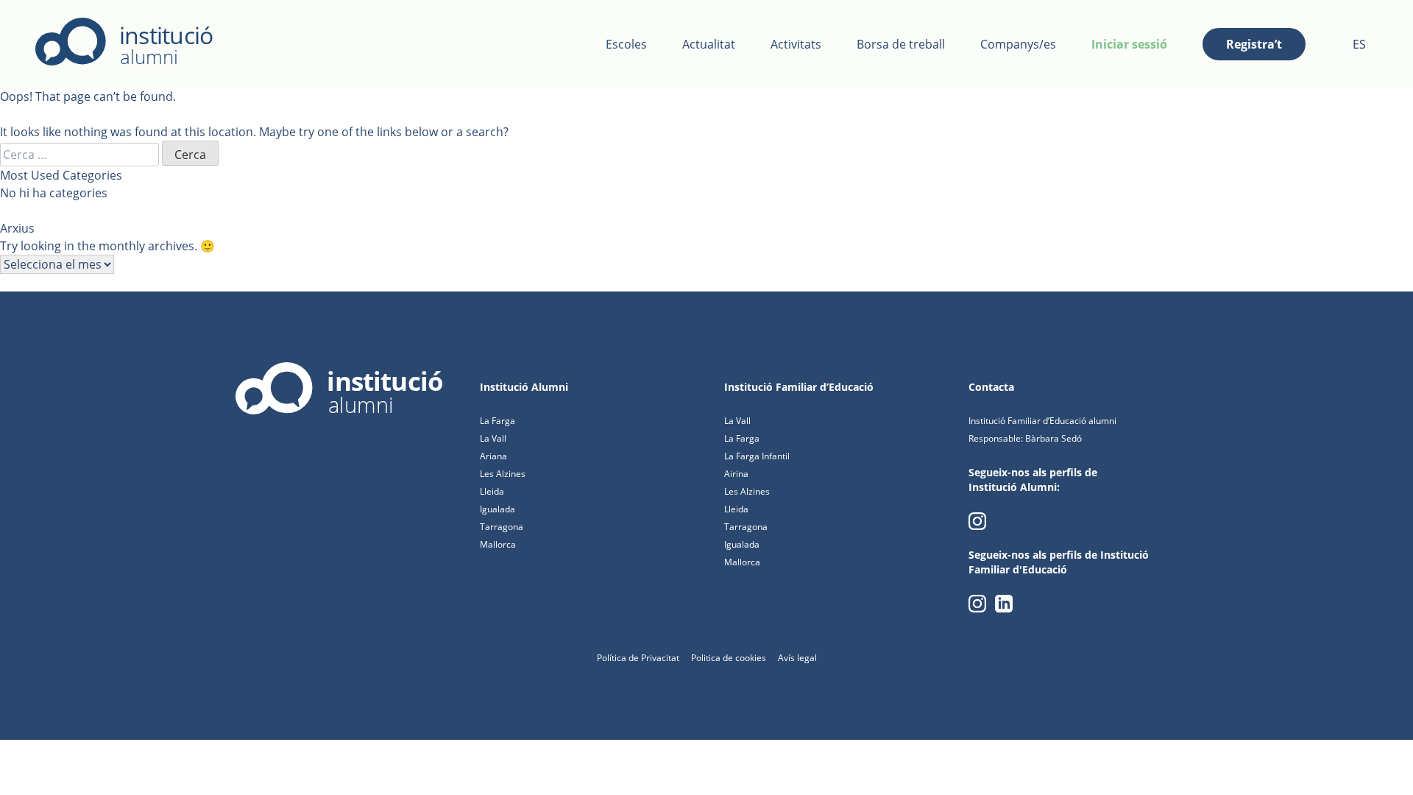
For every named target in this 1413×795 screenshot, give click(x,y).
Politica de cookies (728, 657)
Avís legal (797, 657)
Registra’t (1254, 44)
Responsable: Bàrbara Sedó (1025, 438)
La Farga (497, 420)
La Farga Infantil (757, 456)
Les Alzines (502, 473)
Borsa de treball (901, 44)
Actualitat (708, 44)
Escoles (626, 44)
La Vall (493, 438)
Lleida (492, 491)
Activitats (796, 44)
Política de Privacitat (638, 657)
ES (1359, 44)
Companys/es (1018, 44)
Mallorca (498, 544)
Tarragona (501, 526)
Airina (736, 473)
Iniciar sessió (1129, 44)
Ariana (493, 456)
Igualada (497, 509)
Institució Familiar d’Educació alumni (1042, 420)
